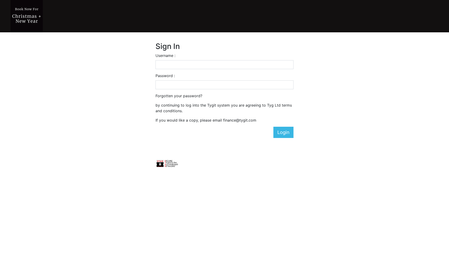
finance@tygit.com (239, 120)
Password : (165, 75)
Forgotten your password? (179, 95)
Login (283, 132)
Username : (165, 55)
